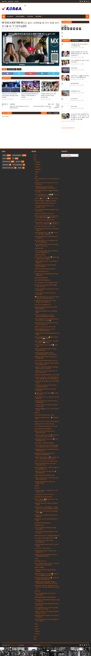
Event (19, 167)
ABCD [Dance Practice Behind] (43, 428)
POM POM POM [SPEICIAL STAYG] (44, 415)
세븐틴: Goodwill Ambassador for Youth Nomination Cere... (45, 349)
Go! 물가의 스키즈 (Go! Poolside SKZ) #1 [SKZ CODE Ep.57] (46, 371)
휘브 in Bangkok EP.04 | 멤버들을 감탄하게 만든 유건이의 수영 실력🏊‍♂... (47, 319)
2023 (35, 636)
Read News (16, 1)
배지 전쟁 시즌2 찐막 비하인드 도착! (45, 226)
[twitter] (82, 1)
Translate (67, 157)
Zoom (4, 158)
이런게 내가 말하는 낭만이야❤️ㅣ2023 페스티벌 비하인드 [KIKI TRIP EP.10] (47, 435)
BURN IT (37, 412)
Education (30, 16)
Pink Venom (74, 68)
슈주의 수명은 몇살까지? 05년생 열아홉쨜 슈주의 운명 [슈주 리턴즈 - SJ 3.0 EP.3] (46, 446)
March (37, 629)
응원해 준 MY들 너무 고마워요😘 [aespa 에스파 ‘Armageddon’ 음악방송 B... (46, 574)
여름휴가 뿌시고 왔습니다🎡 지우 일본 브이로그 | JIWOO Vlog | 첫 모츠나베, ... (47, 457)
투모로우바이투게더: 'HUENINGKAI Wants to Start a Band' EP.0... (46, 323)
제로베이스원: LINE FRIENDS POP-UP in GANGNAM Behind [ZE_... (46, 555)
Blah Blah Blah (75, 83)
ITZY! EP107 (74, 98)
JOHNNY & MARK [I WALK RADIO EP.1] (45, 203)
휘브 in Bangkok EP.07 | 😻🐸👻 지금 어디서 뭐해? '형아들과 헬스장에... (47, 195)
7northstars (4, 1)
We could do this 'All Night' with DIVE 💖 (46, 538)
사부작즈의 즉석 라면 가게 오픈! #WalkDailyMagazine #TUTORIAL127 (46, 187)
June (36, 176)
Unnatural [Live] (39, 248)
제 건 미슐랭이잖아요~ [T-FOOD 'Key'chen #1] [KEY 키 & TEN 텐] (46, 608)
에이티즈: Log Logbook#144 (42, 304)
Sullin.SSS (37, 591)
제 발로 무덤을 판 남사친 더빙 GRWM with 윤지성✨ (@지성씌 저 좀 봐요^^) (79, 53)
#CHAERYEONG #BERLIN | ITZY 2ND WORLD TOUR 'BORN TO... (45, 301)
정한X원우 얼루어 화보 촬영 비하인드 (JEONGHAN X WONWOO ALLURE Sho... (46, 582)
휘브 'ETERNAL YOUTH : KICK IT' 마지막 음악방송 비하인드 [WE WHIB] (47, 564)
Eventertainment (20, 16)
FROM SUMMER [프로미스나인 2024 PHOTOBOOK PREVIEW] (45, 329)
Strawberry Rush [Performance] (43, 497)
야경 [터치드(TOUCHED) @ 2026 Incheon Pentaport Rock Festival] (10, 95)
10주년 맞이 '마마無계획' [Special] (44, 443)
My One (37, 488)
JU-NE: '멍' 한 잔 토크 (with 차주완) (44, 220)
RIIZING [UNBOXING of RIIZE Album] (45, 597)
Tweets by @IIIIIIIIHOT (68, 128)
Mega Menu (38, 16)
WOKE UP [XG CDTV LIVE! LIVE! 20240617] (47, 421)
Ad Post (18, 161)
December (38, 162)
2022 (35, 639)
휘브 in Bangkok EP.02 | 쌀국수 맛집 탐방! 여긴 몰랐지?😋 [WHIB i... (46, 341)
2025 (35, 157)
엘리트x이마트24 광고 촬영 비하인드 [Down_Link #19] (45, 431)
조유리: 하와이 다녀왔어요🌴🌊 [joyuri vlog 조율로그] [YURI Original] (47, 257)
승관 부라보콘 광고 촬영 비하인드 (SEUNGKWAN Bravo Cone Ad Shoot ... (46, 353)
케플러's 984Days (39, 567)
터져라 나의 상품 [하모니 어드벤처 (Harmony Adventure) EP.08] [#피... (45, 315)
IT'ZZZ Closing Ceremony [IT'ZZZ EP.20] (46, 426)
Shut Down (74, 106)
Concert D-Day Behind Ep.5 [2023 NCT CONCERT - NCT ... (45, 464)
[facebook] (80, 1)
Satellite (37, 485)
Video (19, 69)
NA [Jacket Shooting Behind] (42, 523)
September (38, 169)
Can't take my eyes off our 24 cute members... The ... (44, 206)
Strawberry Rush (39, 525)
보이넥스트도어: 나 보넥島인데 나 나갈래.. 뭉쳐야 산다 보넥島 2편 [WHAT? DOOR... (47, 507)
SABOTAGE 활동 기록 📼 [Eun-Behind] (45, 200)
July (36, 174)
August (37, 171)
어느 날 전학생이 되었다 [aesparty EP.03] (46, 282)
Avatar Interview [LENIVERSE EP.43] (45, 475)
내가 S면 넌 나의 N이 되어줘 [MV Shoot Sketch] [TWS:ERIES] (46, 385)
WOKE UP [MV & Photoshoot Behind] (45, 269)
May (36, 624)
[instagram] (88, 1)
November (38, 164)
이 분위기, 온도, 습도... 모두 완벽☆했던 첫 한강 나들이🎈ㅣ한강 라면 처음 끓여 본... (47, 378)
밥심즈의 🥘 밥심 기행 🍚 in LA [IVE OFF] (46, 198)
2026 (35, 155)
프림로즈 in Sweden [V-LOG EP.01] (44, 213)
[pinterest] (87, 1)
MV (13, 158)
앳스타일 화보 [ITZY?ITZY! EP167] (44, 494)
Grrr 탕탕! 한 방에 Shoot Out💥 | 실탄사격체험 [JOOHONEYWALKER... (46, 578)
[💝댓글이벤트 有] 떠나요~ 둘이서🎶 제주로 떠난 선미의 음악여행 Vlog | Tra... (47, 297)
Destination (10, 16)
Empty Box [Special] (40, 254)
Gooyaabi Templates (46, 645)
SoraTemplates (28, 645)
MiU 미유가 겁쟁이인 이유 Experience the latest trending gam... (46, 241)
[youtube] (84, 1)
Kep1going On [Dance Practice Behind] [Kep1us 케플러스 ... (45, 265)
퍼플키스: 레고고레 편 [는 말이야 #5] (45, 326)
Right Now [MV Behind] (41, 277)
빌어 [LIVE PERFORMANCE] (42, 280)
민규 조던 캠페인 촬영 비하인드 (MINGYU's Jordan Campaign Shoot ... (46, 251)
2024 (35, 160)
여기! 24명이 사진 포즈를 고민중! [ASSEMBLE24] (44, 541)
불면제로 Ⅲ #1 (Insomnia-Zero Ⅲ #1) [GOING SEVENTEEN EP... (45, 454)
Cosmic (36, 558)
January (37, 633)
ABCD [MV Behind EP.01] (42, 271)
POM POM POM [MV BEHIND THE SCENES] (47, 375)
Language (5, 164)
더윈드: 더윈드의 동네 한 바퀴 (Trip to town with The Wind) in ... (47, 478)
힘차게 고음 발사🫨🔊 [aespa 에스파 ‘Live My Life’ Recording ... (46, 500)
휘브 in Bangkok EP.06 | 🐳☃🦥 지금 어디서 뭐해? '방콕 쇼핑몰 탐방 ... (46, 233)
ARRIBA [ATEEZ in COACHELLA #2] (44, 424)
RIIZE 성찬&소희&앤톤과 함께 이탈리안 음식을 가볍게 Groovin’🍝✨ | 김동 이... (46, 216)
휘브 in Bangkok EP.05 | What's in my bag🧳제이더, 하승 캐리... (46, 245)
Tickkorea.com (13, 645)
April (36, 626)
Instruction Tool (8, 167)
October (37, 167)
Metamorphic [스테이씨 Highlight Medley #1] (47, 535)
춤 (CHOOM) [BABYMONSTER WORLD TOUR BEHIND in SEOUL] (29, 95)
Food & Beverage (17, 164)
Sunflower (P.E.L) (75, 91)
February (37, 631)
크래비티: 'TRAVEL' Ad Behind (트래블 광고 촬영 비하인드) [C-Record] (47, 367)
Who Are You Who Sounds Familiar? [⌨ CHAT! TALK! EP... (46, 285)
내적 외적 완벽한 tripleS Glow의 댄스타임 (46, 360)
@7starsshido (10, 1)
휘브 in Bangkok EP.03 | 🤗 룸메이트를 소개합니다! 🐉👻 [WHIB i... (46, 337)
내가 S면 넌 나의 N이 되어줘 (42, 548)
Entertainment (11, 69)
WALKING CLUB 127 (40, 561)
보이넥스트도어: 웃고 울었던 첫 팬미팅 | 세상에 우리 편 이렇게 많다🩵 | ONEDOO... (47, 223)
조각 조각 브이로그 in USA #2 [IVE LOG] (46, 461)
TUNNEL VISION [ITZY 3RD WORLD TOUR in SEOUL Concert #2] (48, 95)
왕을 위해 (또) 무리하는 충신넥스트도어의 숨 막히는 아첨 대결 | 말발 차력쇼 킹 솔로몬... (47, 587)
